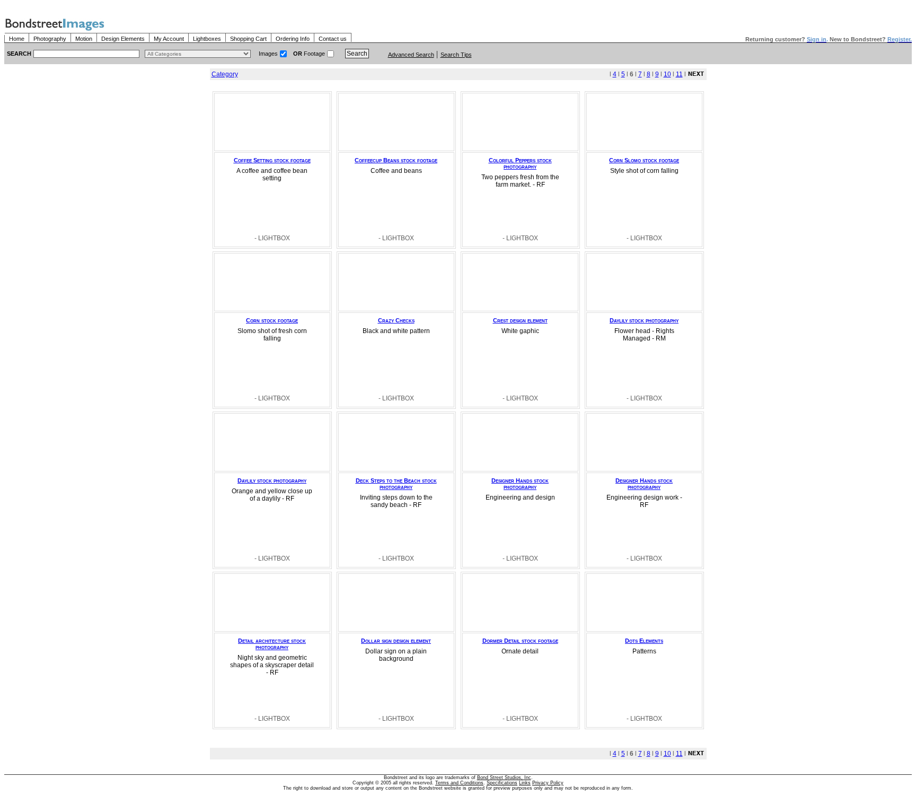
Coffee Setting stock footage (272, 160)
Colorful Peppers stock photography (520, 163)
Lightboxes (207, 39)
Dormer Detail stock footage (520, 640)
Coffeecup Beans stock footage (396, 160)
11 (679, 74)
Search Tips (456, 54)
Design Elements (123, 39)
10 (667, 74)
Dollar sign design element (396, 640)
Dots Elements (644, 640)
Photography (49, 39)
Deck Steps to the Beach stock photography (396, 483)
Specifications (502, 782)
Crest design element (520, 320)
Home (16, 39)
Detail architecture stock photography (272, 643)
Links (525, 782)
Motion (83, 39)
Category (225, 74)
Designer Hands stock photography (520, 483)
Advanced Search (411, 54)
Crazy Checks (396, 320)
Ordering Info (293, 39)
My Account (169, 39)
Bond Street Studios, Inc (504, 777)
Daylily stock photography (644, 320)
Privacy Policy (547, 782)
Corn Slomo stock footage (644, 160)
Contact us (333, 39)
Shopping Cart (248, 39)
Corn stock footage (272, 320)
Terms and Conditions (459, 782)
